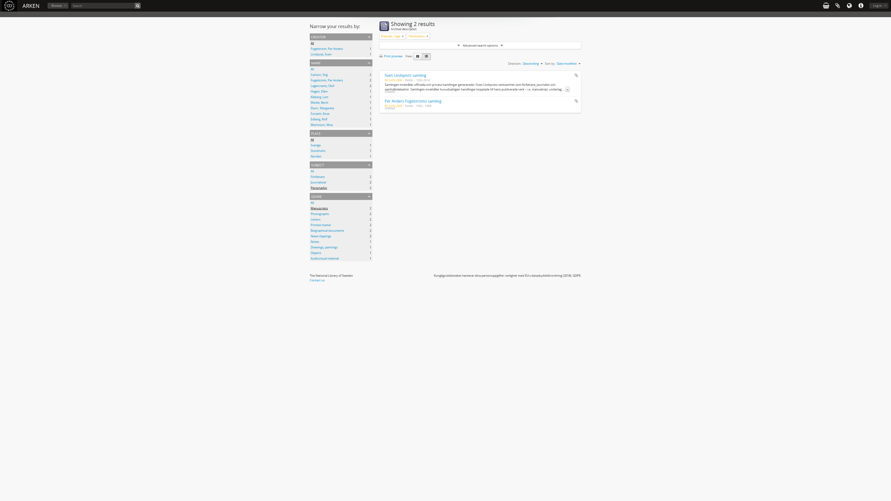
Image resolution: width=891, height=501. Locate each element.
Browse (57, 5)
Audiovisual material (325, 258)
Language (849, 6)
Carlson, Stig (319, 75)
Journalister (318, 182)
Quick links (861, 6)
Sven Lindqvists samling (405, 75)
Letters (315, 219)
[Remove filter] (403, 36)
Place (316, 133)
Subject (317, 164)
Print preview (392, 56)
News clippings (321, 236)
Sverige (316, 145)
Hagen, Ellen (319, 91)
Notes (315, 242)
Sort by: (550, 63)
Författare (318, 177)
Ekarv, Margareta (322, 108)
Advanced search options (480, 45)
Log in (877, 5)
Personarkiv (319, 188)
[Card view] (417, 56)
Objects (316, 253)
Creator (318, 36)
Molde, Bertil (319, 102)
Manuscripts (319, 208)
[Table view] (426, 56)
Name (316, 62)
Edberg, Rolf (319, 119)
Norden (316, 156)
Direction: (514, 63)
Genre (316, 196)
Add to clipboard (576, 75)
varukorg (826, 6)
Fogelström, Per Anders (327, 49)
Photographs (320, 214)
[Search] (138, 6)
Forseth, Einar (320, 114)
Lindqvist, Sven (321, 54)
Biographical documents (327, 230)
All (312, 43)
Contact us (317, 280)
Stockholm (318, 151)
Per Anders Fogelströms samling (413, 101)
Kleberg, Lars (319, 97)
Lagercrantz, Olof (322, 86)
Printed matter (321, 225)
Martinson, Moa (322, 125)
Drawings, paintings (324, 247)
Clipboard (837, 6)
